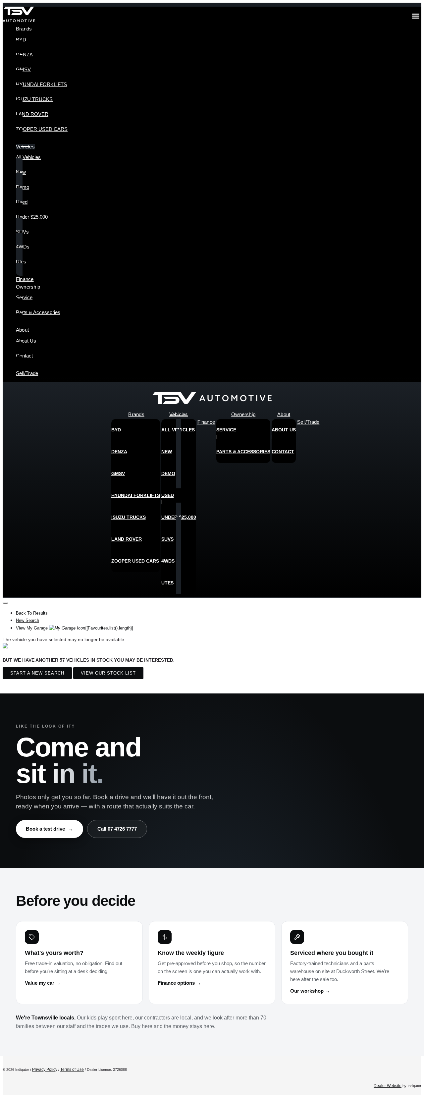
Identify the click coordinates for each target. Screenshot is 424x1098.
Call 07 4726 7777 (117, 829)
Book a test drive (49, 829)
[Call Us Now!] (411, 400)
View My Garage (74, 628)
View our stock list (108, 673)
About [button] (22, 330)
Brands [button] (24, 28)
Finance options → (179, 983)
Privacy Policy (44, 1069)
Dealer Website (387, 1085)
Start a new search (37, 673)
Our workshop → (310, 991)
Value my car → (43, 983)
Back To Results (32, 613)
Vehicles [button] (25, 146)
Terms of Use (72, 1069)
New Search (27, 620)
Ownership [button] (28, 287)
